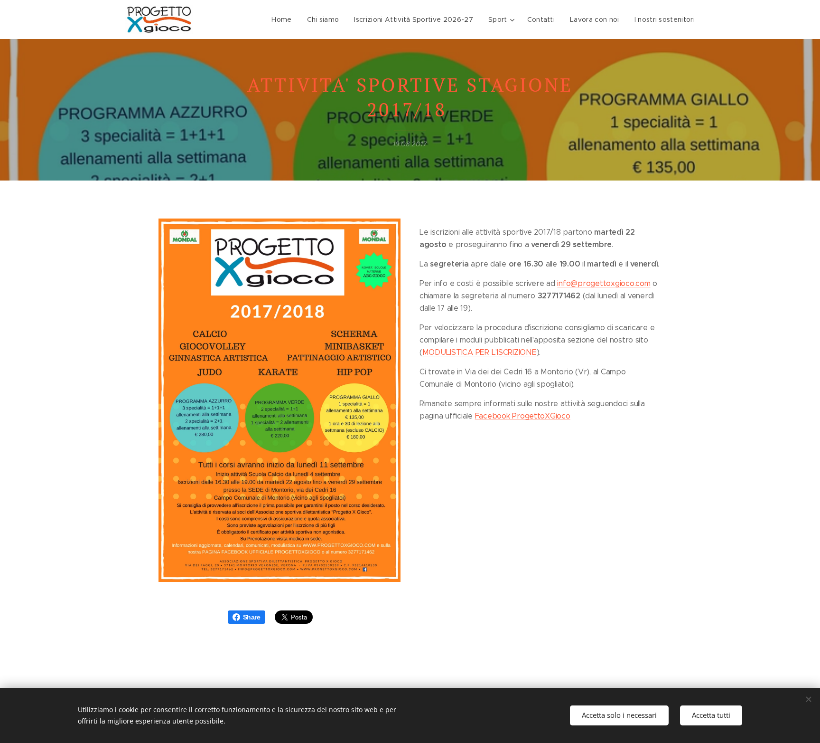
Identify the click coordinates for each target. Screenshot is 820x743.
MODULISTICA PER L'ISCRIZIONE (479, 352)
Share (252, 617)
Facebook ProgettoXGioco (522, 415)
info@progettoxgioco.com (603, 283)
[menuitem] (284, 19)
